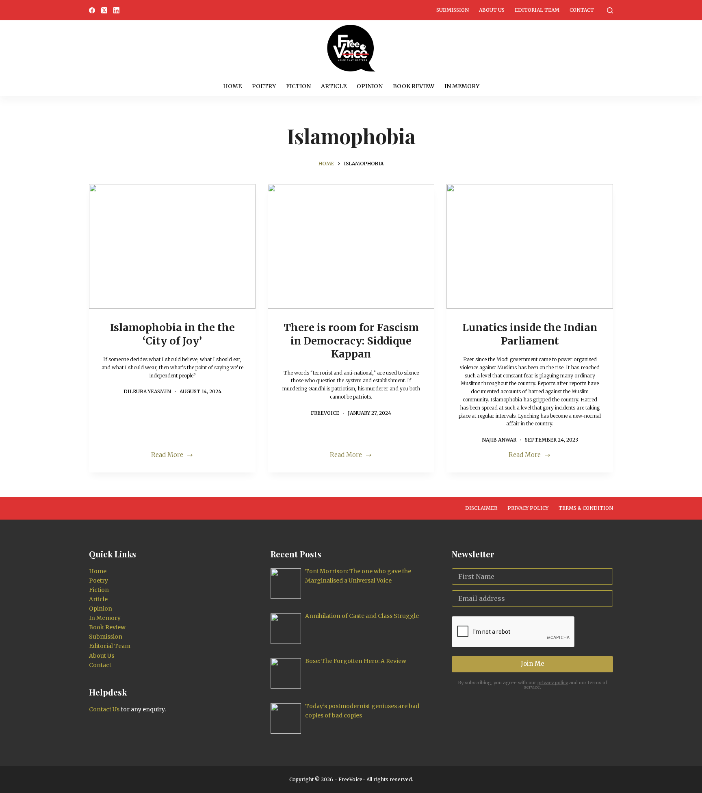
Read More (171, 455)
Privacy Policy (527, 508)
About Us (492, 10)
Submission (452, 10)
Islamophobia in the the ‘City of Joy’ (172, 334)
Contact (582, 10)
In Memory (461, 86)
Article (334, 86)
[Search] (610, 10)
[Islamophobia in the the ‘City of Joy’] (172, 246)
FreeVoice (349, 779)
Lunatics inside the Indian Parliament (529, 334)
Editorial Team (537, 10)
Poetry (264, 86)
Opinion (370, 86)
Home (232, 86)
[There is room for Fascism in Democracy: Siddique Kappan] (351, 246)
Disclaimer (481, 508)
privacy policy (552, 682)
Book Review (413, 86)
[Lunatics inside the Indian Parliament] (529, 246)
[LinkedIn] (116, 10)
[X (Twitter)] (104, 10)
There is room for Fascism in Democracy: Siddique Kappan (351, 340)
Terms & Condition (586, 508)
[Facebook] (92, 10)
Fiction (298, 86)
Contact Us (104, 709)
